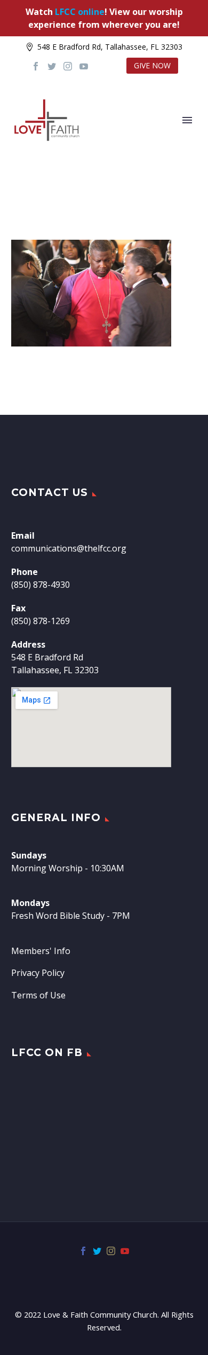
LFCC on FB (47, 1052)
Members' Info (40, 951)
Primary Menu (187, 120)
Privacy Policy (38, 973)
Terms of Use (38, 995)
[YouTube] (84, 66)
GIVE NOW (152, 65)
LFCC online (80, 12)
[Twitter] (52, 66)
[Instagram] (68, 66)
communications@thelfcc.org (68, 548)
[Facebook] (36, 66)
